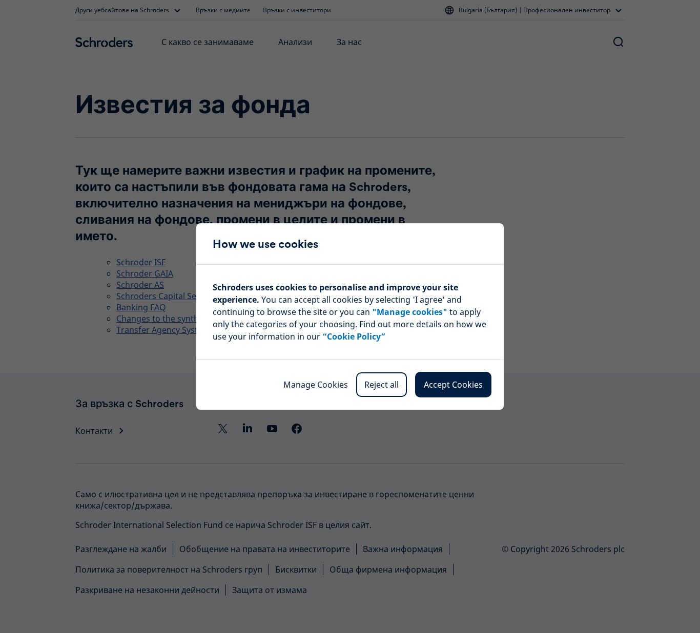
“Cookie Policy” (353, 336)
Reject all (381, 384)
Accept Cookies (453, 384)
